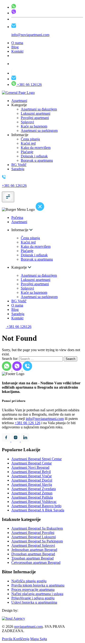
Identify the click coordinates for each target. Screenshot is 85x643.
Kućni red (28, 143)
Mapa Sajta (38, 639)
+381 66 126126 (29, 85)
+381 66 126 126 (27, 423)
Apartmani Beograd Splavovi (33, 545)
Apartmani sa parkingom (39, 131)
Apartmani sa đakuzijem (39, 109)
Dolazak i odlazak (34, 156)
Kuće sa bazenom (34, 126)
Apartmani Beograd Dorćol (31, 480)
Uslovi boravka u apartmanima (34, 602)
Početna (17, 218)
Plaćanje (27, 152)
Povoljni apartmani (35, 118)
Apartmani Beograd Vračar (31, 476)
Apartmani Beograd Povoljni (32, 533)
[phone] (13, 7)
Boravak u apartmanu (37, 160)
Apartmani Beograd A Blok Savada (37, 510)
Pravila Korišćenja (15, 639)
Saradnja (17, 169)
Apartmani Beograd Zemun (31, 493)
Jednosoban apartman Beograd (34, 550)
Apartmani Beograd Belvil (31, 472)
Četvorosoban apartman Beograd (35, 562)
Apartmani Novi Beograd (30, 467)
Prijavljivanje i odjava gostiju (33, 598)
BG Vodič (18, 165)
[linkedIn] (25, 440)
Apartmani (19, 101)
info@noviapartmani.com (45, 419)
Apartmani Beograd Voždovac (34, 502)
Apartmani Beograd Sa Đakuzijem (37, 528)
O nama (17, 43)
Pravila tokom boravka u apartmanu (37, 585)
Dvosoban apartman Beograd (33, 554)
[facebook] (6, 440)
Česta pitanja (30, 139)
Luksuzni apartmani (35, 113)
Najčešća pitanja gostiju (29, 581)
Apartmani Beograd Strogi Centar (36, 459)
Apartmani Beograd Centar (31, 463)
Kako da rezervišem (36, 148)
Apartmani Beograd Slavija (31, 484)
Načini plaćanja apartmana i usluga (37, 594)
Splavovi (27, 122)
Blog (15, 47)
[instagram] (16, 440)
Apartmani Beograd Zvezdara (33, 489)
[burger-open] (8, 197)
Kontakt (17, 51)
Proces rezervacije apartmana (33, 590)
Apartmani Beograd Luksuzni (33, 537)
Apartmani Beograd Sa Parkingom (37, 541)
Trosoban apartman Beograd (32, 558)
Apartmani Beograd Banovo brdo (36, 506)
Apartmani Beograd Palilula (32, 497)
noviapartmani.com (28, 627)
